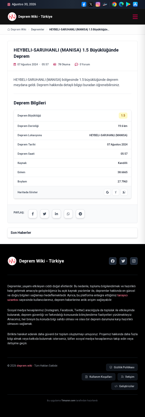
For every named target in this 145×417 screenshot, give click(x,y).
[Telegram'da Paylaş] (80, 213)
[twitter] (123, 261)
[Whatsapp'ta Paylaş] (68, 213)
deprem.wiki (24, 365)
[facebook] (112, 261)
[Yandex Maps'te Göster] (115, 192)
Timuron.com (68, 400)
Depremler (37, 29)
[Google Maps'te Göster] (107, 192)
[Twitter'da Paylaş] (44, 213)
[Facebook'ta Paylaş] (32, 213)
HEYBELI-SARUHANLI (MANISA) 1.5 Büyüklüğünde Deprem (79, 29)
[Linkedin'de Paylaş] (56, 213)
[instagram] (134, 261)
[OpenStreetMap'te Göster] (124, 192)
